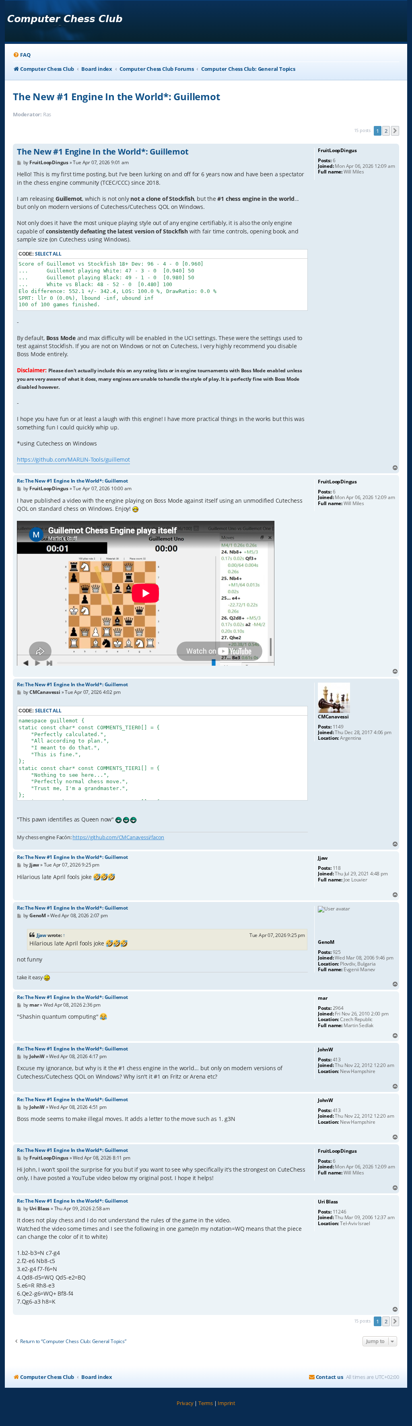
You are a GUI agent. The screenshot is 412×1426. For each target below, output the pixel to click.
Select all (48, 254)
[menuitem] (21, 55)
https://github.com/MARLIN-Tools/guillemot (73, 459)
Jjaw (41, 935)
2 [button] (386, 130)
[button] (395, 131)
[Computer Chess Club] (64, 21)
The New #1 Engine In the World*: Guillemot (116, 96)
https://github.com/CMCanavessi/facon (118, 837)
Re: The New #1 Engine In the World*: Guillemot (72, 481)
